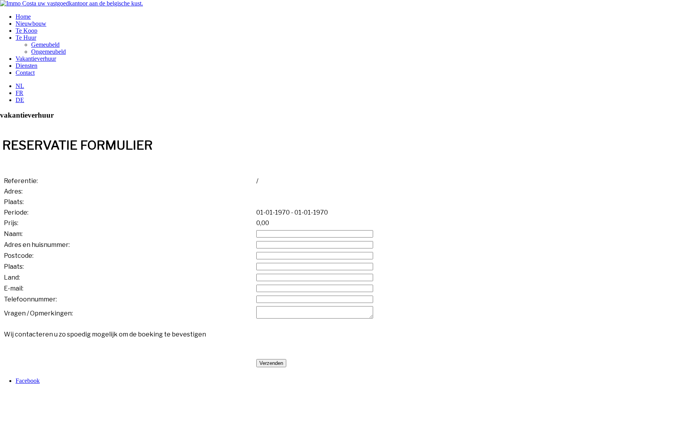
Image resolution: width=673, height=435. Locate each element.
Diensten (26, 65)
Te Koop (26, 30)
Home (23, 16)
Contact (25, 72)
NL (20, 86)
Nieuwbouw (31, 23)
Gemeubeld (45, 44)
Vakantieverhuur (36, 58)
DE (20, 100)
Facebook (28, 380)
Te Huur (26, 37)
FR (19, 93)
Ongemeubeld (48, 51)
